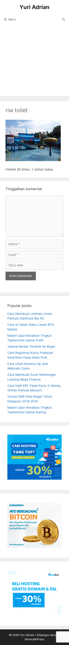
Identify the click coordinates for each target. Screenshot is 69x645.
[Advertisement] (34, 61)
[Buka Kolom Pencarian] (63, 19)
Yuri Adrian (34, 7)
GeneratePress (34, 639)
